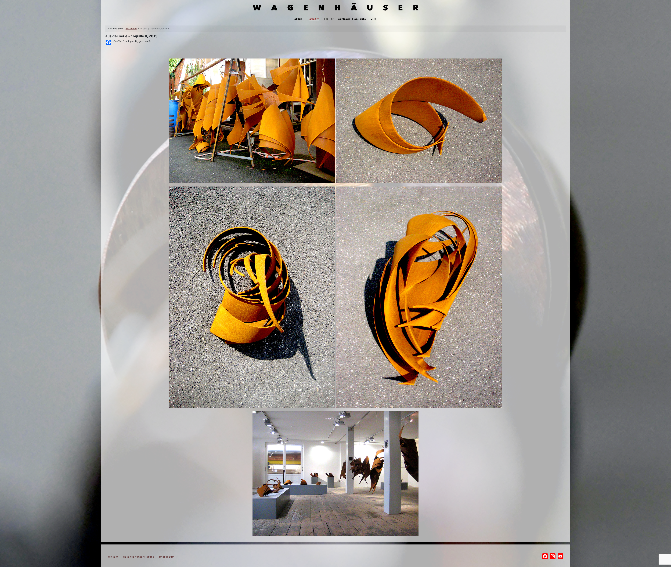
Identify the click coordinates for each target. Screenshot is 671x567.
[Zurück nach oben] (665, 561)
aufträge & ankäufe (352, 18)
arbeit (312, 18)
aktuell (299, 18)
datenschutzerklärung (139, 556)
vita (374, 18)
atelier (329, 18)
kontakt (113, 556)
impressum (167, 556)
